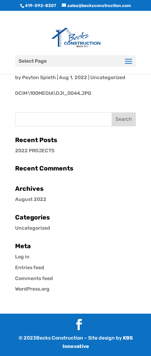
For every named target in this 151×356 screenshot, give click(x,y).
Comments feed (34, 278)
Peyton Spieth (39, 78)
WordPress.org (32, 289)
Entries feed (29, 268)
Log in (22, 257)
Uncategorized (107, 78)
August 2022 (30, 199)
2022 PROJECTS (34, 151)
